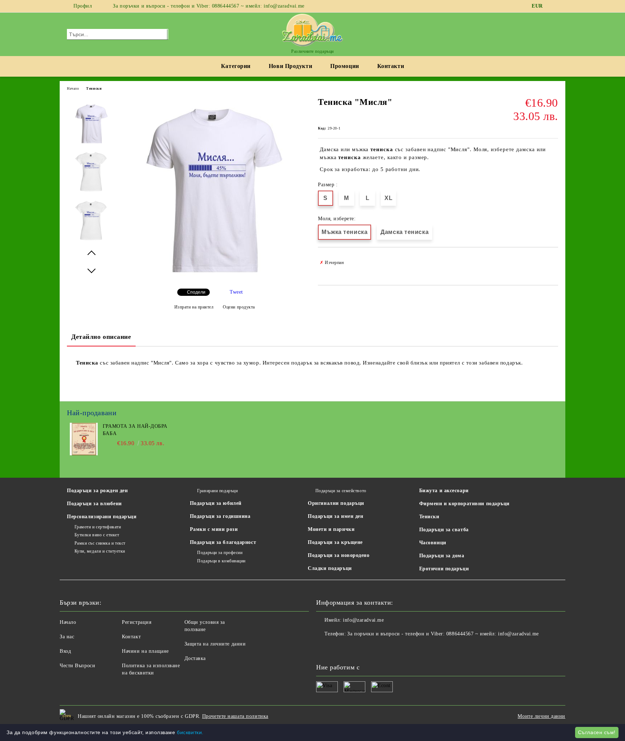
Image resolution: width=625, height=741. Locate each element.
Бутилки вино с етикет (97, 534)
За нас (67, 636)
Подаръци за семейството (340, 490)
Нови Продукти (290, 66)
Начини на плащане (145, 651)
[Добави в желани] (553, 262)
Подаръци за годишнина (220, 516)
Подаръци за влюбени (94, 503)
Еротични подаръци (444, 568)
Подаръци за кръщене (335, 542)
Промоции (344, 66)
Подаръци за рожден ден (97, 490)
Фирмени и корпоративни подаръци (464, 503)
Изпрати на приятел (194, 307)
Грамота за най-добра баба (135, 429)
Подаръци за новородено (338, 555)
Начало (73, 88)
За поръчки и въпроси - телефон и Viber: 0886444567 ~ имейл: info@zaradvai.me (209, 6)
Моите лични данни (541, 716)
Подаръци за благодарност (223, 542)
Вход (65, 651)
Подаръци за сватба (444, 529)
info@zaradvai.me (363, 620)
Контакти (390, 66)
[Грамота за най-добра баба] (84, 453)
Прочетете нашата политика (235, 716)
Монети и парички (331, 529)
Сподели (196, 292)
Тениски (94, 88)
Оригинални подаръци (336, 503)
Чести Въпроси (77, 665)
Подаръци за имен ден (335, 516)
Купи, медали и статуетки (100, 551)
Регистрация (136, 622)
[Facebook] (554, 6)
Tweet (236, 292)
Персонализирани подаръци (101, 516)
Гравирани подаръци (217, 490)
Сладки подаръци (330, 568)
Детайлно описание (101, 336)
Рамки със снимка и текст (100, 543)
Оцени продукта (239, 307)
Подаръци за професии (219, 552)
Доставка (195, 658)
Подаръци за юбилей (216, 503)
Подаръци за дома (441, 555)
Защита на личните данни (215, 644)
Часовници (432, 542)
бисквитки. (190, 732)
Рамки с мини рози (214, 529)
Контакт (131, 636)
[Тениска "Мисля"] (214, 278)
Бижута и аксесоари (444, 490)
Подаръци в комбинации (221, 560)
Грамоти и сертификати (98, 526)
